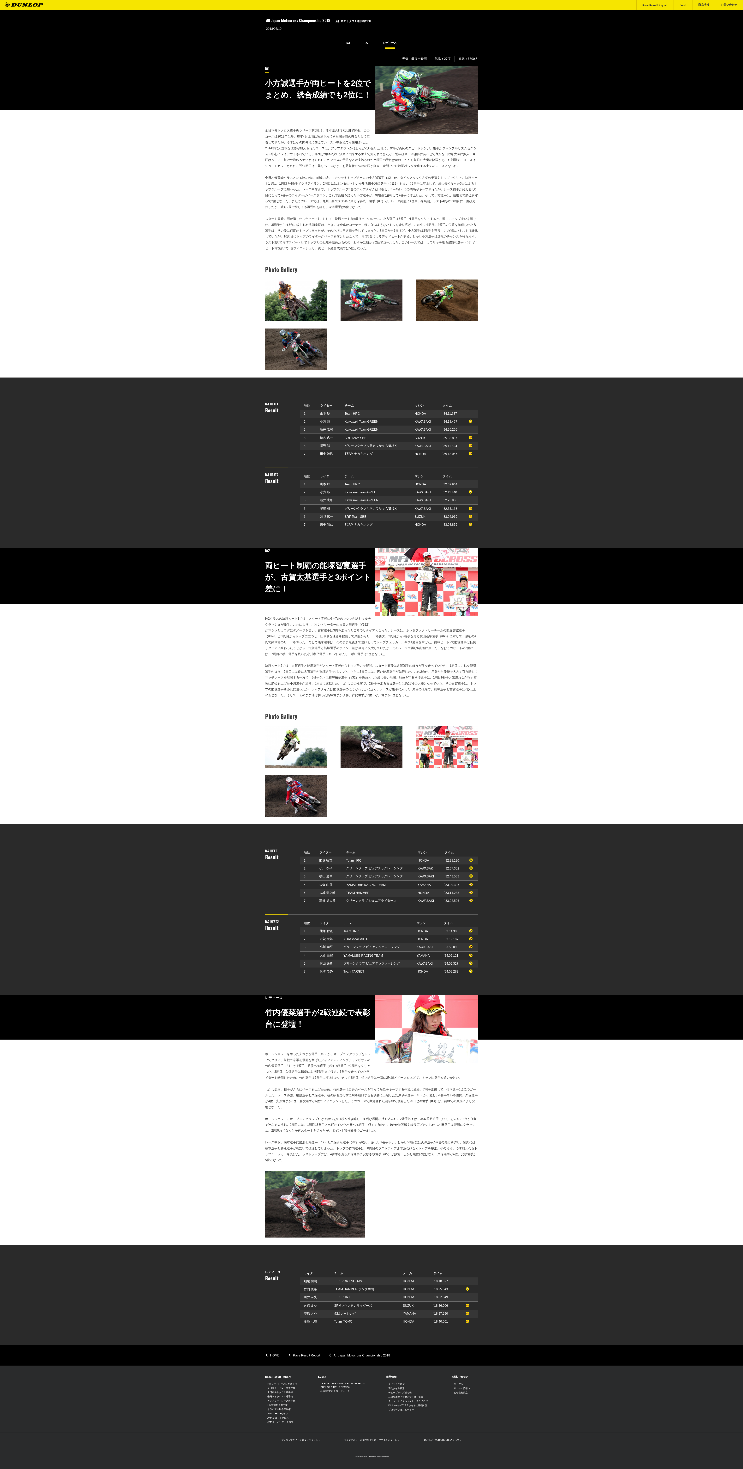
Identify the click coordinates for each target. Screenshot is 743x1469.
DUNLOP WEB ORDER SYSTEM (441, 1440)
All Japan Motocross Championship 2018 (362, 1355)
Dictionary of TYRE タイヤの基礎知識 (407, 1405)
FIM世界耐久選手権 (277, 1405)
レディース (390, 42)
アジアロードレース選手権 (281, 1400)
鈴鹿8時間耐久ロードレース (335, 1391)
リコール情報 (461, 1388)
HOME (274, 1355)
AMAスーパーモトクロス (280, 1422)
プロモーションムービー (401, 1409)
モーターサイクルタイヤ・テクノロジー (409, 1401)
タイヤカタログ (396, 1384)
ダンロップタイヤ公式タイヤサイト (299, 1440)
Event (322, 1376)
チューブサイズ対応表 (400, 1392)
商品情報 (391, 1376)
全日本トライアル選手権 (280, 1396)
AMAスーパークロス (278, 1413)
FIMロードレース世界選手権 (282, 1383)
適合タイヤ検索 (396, 1388)
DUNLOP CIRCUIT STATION (335, 1387)
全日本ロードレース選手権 (281, 1388)
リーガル (458, 1384)
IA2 (366, 42)
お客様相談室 (461, 1392)
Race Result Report (306, 1355)
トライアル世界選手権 (279, 1409)
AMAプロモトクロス (278, 1418)
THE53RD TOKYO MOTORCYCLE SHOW (342, 1383)
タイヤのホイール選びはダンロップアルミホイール (370, 1440)
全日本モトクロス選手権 (280, 1392)
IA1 (348, 42)
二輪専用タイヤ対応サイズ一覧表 (405, 1397)
